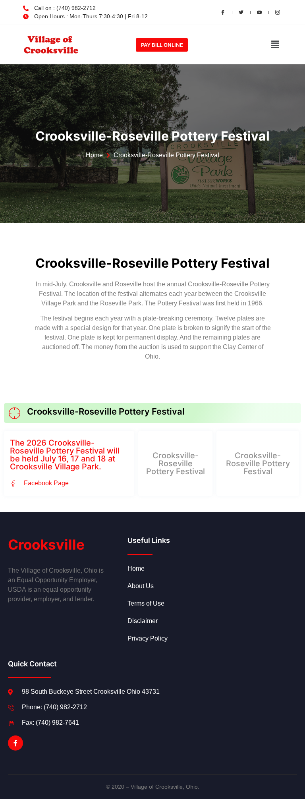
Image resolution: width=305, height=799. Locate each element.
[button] (275, 44)
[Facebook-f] (15, 743)
